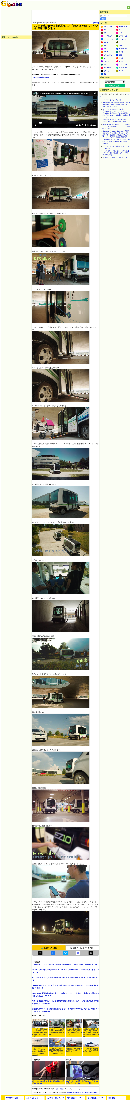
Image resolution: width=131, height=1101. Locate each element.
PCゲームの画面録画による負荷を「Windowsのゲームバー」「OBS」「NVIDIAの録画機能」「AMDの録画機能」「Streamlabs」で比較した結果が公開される (116, 113)
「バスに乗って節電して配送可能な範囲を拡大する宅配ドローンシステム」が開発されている (56, 1050)
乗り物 (96, 23)
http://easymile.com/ (40, 77)
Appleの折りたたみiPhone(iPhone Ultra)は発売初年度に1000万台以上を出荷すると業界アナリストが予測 (116, 104)
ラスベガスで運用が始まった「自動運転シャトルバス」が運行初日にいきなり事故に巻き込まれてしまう (39, 1032)
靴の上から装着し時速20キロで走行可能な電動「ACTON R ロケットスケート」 (74, 1031)
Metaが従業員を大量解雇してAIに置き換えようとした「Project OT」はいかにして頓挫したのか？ (116, 126)
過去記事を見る (115, 86)
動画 (57, 1089)
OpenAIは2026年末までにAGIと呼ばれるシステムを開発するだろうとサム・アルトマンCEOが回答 (116, 153)
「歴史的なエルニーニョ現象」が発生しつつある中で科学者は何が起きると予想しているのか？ (116, 141)
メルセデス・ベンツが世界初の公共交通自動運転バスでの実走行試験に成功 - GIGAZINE (64, 964)
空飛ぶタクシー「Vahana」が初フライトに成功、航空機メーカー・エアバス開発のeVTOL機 (40, 1051)
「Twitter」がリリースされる (111, 100)
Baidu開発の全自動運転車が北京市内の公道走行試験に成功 (74, 1049)
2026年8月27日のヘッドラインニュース (115, 157)
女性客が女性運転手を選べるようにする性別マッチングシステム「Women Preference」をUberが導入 (91, 1032)
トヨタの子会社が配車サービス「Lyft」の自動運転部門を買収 (90, 1049)
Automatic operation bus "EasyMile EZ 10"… (82, 1092)
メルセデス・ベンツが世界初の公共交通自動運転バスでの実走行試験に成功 (56, 1031)
